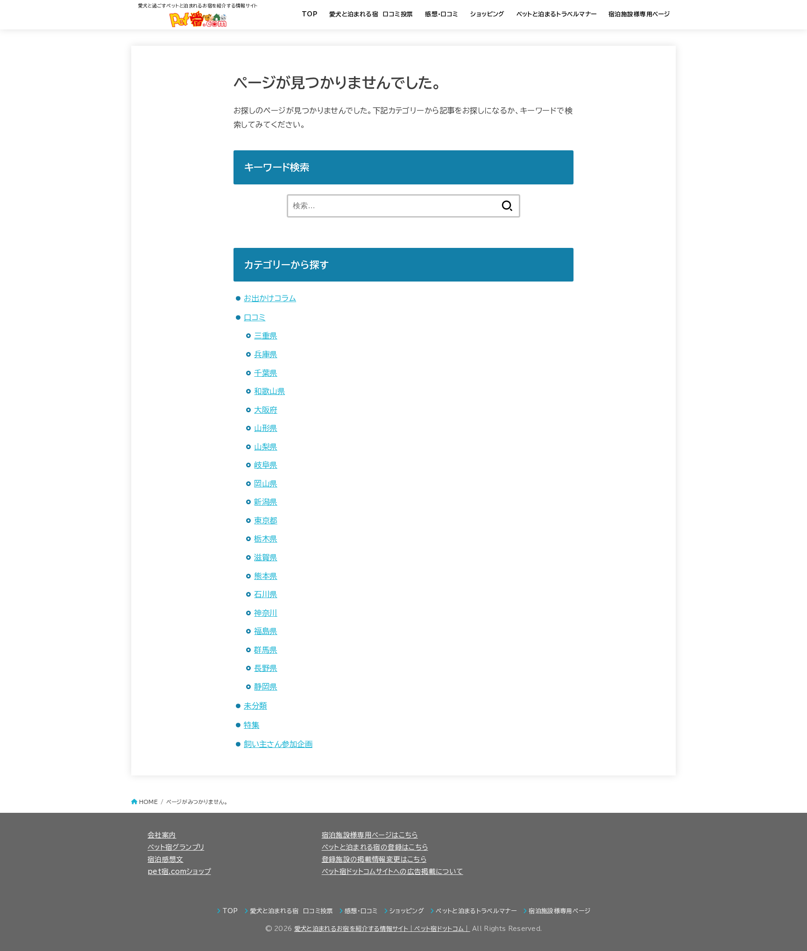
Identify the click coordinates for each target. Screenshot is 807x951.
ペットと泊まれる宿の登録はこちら (375, 847)
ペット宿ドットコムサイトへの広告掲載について (392, 871)
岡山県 (265, 483)
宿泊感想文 (166, 859)
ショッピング (487, 14)
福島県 (265, 631)
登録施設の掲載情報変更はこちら (374, 859)
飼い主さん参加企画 (278, 744)
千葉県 (265, 373)
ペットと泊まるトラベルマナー (557, 14)
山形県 (265, 428)
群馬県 (265, 650)
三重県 (265, 335)
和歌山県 (269, 391)
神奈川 (265, 613)
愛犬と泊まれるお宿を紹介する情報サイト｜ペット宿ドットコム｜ (382, 929)
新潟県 (265, 502)
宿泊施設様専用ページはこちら (370, 834)
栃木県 (265, 538)
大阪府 (265, 410)
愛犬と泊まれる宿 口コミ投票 (371, 14)
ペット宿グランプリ (176, 847)
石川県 (265, 594)
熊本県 (265, 576)
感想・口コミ (441, 14)
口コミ (254, 317)
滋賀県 (265, 557)
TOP (309, 14)
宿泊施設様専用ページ (639, 14)
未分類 (255, 706)
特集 (251, 725)
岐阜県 (265, 465)
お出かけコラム (270, 298)
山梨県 (265, 447)
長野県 (265, 668)
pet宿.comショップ (179, 871)
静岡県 (265, 686)
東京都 (265, 520)
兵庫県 (265, 354)
